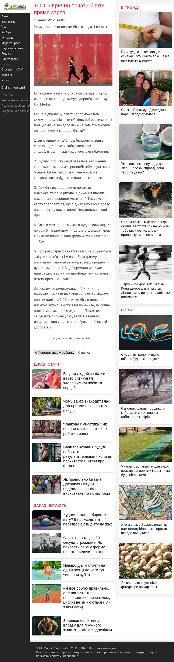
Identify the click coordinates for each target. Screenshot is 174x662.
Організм (77, 338)
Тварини (6, 74)
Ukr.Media (42, 104)
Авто (4, 16)
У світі (5, 80)
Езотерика (8, 21)
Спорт (5, 64)
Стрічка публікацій (13, 87)
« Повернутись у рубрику (54, 352)
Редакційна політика (15, 111)
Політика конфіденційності (19, 105)
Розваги (6, 53)
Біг (90, 338)
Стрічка (84, 352)
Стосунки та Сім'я (12, 69)
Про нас (7, 95)
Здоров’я (61, 338)
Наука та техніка (12, 48)
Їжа (3, 27)
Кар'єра (6, 32)
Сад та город (9, 59)
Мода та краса (10, 43)
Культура (7, 37)
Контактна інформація (16, 100)
